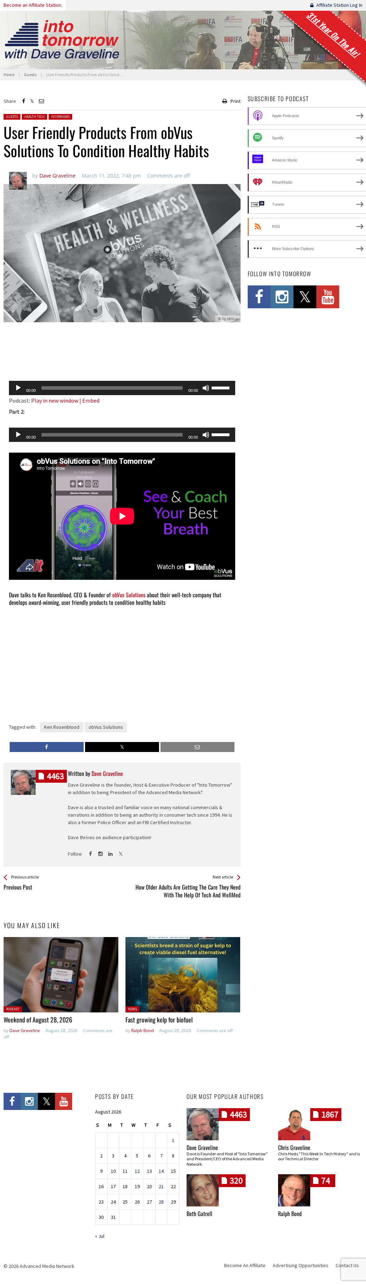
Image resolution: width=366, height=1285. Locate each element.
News (132, 1009)
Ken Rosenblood (61, 727)
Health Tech (34, 116)
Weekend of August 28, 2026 (38, 1019)
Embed (90, 400)
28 (161, 1202)
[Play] (18, 388)
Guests (12, 116)
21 (161, 1186)
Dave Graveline (24, 1030)
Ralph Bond (142, 1030)
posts (55, 776)
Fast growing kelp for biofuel (159, 1019)
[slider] (222, 387)
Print (236, 101)
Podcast (12, 1009)
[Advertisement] (122, 357)
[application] (122, 388)
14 (161, 1171)
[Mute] (205, 388)
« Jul (99, 1236)
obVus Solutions (128, 595)
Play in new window (54, 400)
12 (137, 1171)
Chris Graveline (294, 1147)
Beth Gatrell (199, 1213)
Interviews (60, 116)
